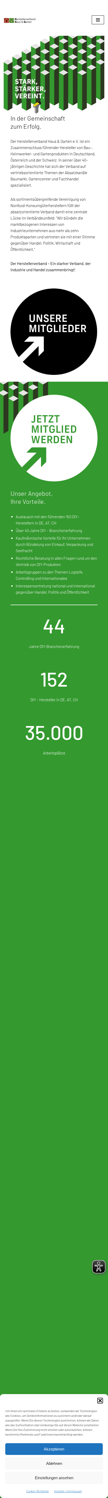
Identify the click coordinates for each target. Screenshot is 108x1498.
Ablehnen (54, 1463)
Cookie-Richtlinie (37, 1491)
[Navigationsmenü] (98, 19)
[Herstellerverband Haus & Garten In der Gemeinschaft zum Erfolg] (19, 20)
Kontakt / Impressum (68, 1491)
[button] (100, 1400)
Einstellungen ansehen (54, 1478)
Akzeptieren (54, 1449)
